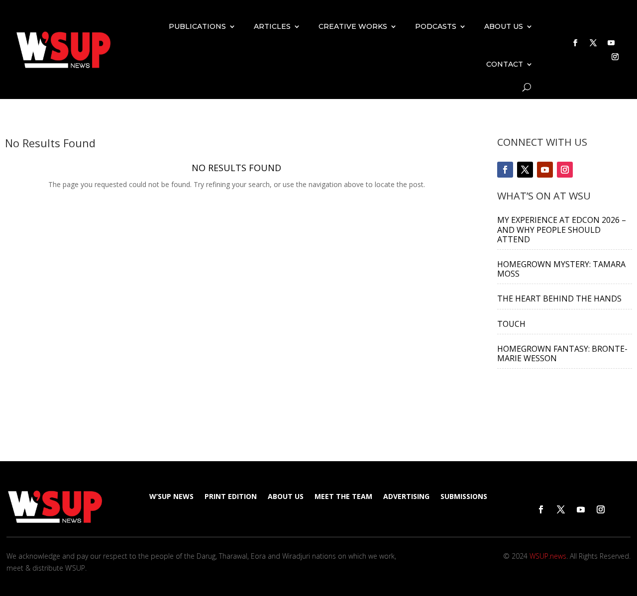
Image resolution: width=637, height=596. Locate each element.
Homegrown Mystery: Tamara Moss (561, 269)
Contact (504, 64)
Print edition (231, 497)
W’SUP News (171, 497)
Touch (511, 323)
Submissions (463, 497)
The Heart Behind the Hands (559, 298)
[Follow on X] (593, 43)
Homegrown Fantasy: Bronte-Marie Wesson (562, 353)
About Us (503, 26)
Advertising (406, 497)
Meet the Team (343, 497)
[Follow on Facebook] (575, 43)
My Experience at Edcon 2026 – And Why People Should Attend (561, 229)
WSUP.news (548, 556)
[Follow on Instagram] (615, 57)
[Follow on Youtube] (611, 43)
